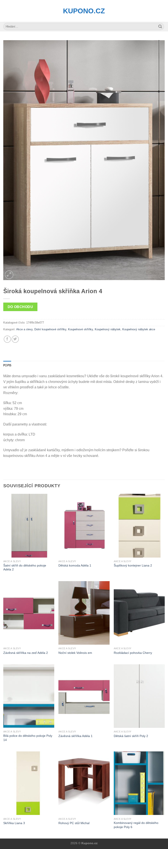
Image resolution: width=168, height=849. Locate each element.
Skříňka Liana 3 (14, 823)
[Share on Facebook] (7, 339)
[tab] (7, 365)
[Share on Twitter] (15, 339)
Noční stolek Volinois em (75, 652)
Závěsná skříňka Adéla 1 (75, 736)
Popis (7, 365)
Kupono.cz (84, 10)
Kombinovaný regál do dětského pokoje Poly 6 (136, 825)
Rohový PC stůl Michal (73, 823)
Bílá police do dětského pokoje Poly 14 (27, 738)
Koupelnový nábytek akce (138, 329)
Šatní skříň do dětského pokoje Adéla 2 (24, 567)
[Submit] (160, 26)
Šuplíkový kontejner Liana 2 (133, 565)
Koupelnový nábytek (108, 329)
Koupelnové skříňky (80, 329)
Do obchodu (20, 307)
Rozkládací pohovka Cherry (133, 652)
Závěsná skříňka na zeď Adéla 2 (25, 652)
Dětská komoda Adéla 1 (74, 565)
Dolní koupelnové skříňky (50, 329)
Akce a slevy (24, 329)
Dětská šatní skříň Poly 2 (131, 736)
